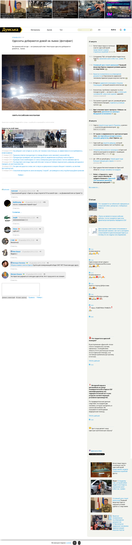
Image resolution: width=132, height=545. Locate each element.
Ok (75, 543)
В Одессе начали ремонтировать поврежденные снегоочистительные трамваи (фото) (55, 143)
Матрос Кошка (16, 274)
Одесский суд (98, 143)
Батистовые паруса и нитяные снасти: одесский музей (104, 47)
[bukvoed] (5, 190)
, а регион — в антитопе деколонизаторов (110, 126)
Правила (31, 297)
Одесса (96, 125)
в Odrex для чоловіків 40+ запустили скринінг (109, 93)
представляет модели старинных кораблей (101, 51)
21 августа (93, 42)
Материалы (35, 30)
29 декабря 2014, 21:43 (29, 229)
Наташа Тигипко (18, 263)
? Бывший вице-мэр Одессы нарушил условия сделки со (109, 67)
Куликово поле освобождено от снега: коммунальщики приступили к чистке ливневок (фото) (46, 160)
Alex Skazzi (16, 252)
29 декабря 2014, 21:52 (30, 252)
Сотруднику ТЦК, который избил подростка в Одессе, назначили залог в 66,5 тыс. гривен (120, 485)
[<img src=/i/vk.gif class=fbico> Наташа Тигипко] (5, 267)
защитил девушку (109, 143)
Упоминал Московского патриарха (105, 150)
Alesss (15, 229)
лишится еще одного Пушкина (109, 125)
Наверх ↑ (21, 175)
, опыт (114, 138)
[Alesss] (7, 233)
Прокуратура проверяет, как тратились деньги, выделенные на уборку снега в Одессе (43, 157)
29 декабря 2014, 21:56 (37, 263)
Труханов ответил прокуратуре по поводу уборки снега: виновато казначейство (41, 155)
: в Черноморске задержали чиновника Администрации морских (109, 77)
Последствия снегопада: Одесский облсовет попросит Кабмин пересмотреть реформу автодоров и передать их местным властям (43, 163)
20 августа (93, 121)
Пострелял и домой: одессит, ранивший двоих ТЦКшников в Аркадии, (109, 102)
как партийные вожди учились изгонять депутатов (107, 137)
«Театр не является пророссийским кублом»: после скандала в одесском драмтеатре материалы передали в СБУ (112, 218)
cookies (68, 543)
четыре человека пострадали (110, 170)
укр (99, 30)
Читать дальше (94, 361)
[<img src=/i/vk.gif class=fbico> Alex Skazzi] (5, 255)
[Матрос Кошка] (5, 278)
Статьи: (92, 199)
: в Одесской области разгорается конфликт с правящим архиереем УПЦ (110, 152)
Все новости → (94, 187)
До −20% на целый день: (102, 159)
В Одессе (96, 83)
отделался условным (117, 103)
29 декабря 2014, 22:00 (34, 274)
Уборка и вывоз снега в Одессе (22, 265)
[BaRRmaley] (7, 206)
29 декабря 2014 (16, 37)
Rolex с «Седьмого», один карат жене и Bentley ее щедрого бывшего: (103, 176)
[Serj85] (7, 221)
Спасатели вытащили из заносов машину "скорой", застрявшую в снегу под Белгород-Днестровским (48, 171)
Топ (61, 30)
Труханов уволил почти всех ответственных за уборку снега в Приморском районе (34, 144)
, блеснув (102, 181)
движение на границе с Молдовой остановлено (106, 113)
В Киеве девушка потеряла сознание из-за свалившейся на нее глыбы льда (12, 144)
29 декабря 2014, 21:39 (33, 202)
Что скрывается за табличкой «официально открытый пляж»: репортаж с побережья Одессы (113, 206)
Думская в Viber (96, 451)
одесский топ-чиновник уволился (104, 179)
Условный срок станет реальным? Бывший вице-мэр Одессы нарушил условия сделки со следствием (12, 15)
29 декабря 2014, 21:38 (27, 191)
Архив (49, 30)
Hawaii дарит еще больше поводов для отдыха (108, 160)
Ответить (14, 197)
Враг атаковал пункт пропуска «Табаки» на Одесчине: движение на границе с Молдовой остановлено (39, 15)
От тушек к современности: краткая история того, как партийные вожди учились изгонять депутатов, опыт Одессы (90, 14)
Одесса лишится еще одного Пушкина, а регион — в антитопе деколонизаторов (65, 15)
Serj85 (15, 218)
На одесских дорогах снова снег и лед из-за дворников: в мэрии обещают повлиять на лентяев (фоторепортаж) (41, 167)
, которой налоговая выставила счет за (107, 144)
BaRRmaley (17, 202)
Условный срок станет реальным (106, 65)
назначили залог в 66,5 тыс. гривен (111, 59)
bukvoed (14, 191)
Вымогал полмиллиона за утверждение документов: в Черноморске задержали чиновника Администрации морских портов (120, 523)
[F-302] (5, 244)
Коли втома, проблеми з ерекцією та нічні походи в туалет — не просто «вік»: (108, 91)
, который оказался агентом (113, 85)
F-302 (12, 240)
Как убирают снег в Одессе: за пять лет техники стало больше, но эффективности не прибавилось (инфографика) (42, 152)
